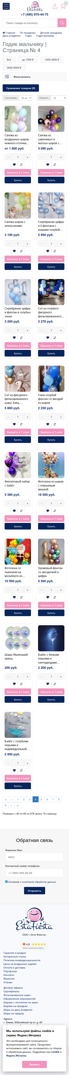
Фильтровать (22, 76)
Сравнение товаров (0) (20, 88)
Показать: (44, 97)
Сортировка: (11, 97)
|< (6, 799)
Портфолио (10, 971)
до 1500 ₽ (28, 59)
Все (9, 59)
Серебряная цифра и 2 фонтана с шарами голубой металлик (51, 227)
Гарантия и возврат (15, 952)
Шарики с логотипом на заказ (21, 1002)
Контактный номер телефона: (22, 866)
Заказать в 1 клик (18, 172)
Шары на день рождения (18, 1009)
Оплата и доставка (14, 967)
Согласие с (32, 881)
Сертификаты (11, 991)
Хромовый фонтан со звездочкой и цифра (50, 572)
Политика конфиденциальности (22, 960)
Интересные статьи (15, 956)
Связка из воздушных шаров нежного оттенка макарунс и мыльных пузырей (17, 143)
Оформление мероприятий (20, 998)
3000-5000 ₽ (14, 67)
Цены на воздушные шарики (20, 963)
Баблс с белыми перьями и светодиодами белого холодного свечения (49, 662)
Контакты (9, 975)
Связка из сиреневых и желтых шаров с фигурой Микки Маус (48, 143)
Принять (34, 1064)
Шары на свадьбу (14, 1013)
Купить (18, 180)
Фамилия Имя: (13, 850)
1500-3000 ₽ (52, 59)
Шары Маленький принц (16, 656)
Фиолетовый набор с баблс (17, 483)
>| (17, 805)
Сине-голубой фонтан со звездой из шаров (50, 399)
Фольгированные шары (17, 995)
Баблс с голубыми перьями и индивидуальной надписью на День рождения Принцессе (17, 751)
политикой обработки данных (39, 881)
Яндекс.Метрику (16, 1055)
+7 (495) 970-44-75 (34, 14)
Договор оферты (13, 987)
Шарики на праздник (15, 1006)
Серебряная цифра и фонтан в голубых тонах (18, 312)
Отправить (34, 890)
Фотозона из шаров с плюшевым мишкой (51, 485)
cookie (55, 1051)
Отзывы (8, 982)
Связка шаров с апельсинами (15, 224)
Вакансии (9, 978)
